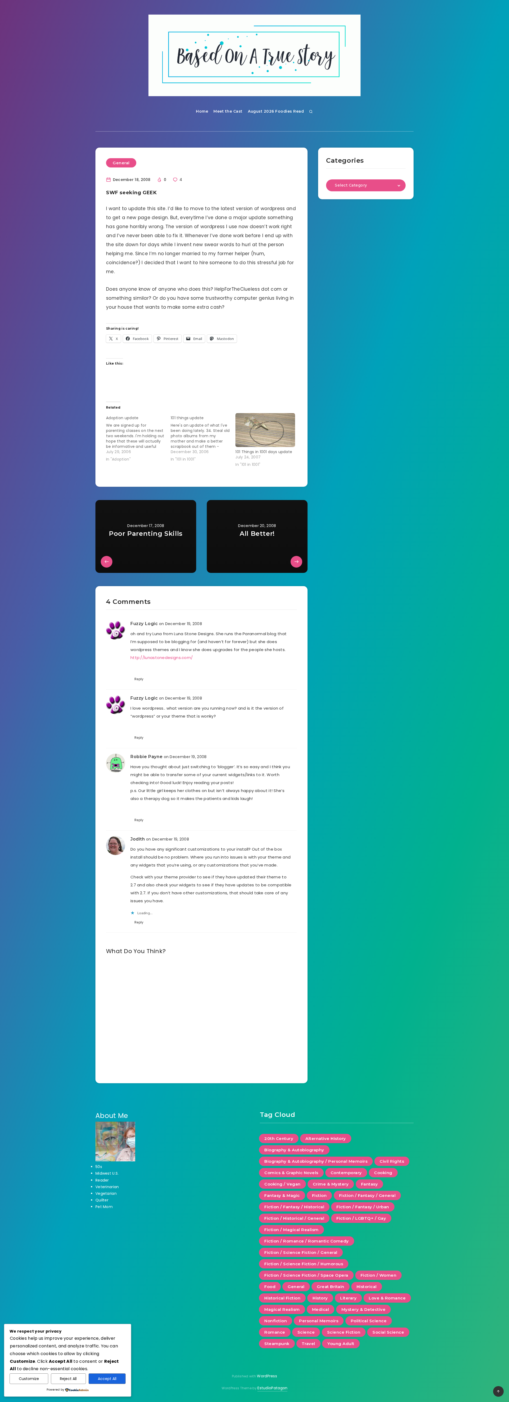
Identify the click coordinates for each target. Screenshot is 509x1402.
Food (269, 1286)
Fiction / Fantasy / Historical (294, 1206)
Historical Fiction (282, 1298)
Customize (29, 1378)
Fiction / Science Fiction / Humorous (303, 1263)
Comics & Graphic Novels (291, 1172)
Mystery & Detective (363, 1309)
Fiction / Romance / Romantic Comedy (306, 1241)
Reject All (68, 1378)
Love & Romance (387, 1298)
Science (306, 1332)
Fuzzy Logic (144, 623)
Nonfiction (275, 1320)
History (320, 1298)
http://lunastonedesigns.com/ (161, 657)
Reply (139, 679)
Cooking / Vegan (282, 1184)
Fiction (319, 1195)
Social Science (388, 1332)
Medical (320, 1309)
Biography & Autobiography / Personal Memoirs (315, 1161)
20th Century (278, 1138)
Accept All (107, 1378)
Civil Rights (392, 1161)
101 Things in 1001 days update (263, 451)
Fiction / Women (379, 1275)
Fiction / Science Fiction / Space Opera (306, 1275)
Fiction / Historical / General (294, 1218)
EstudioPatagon (272, 1388)
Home (202, 111)
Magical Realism (282, 1309)
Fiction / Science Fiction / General (300, 1252)
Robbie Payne (146, 756)
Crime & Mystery (331, 1184)
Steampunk (276, 1343)
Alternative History (325, 1138)
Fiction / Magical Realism (291, 1229)
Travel (308, 1343)
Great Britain (330, 1286)
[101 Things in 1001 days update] (265, 430)
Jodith (137, 839)
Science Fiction (344, 1332)
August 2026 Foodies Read (276, 111)
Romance (274, 1332)
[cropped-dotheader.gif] (254, 55)
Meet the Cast (228, 111)
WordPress (267, 1376)
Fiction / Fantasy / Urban (362, 1206)
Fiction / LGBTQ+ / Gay (361, 1218)
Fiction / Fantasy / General (367, 1195)
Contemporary (346, 1172)
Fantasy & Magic (282, 1195)
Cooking (383, 1172)
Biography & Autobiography (294, 1149)
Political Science (369, 1320)
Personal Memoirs (318, 1320)
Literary (348, 1298)
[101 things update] (203, 437)
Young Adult (340, 1343)
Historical (367, 1286)
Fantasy (369, 1184)
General (121, 162)
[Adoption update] (138, 437)
